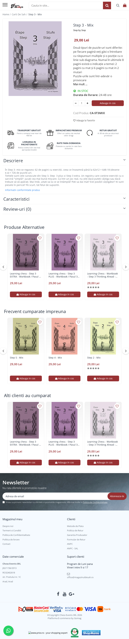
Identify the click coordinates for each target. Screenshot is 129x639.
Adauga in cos (108, 103)
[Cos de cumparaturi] (124, 5)
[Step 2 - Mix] (103, 336)
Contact (6, 543)
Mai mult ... (80, 84)
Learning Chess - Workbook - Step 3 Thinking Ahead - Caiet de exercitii (102, 275)
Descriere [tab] (13, 161)
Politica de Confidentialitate (95, 502)
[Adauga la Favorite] (40, 238)
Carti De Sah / (20, 14)
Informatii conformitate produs (22, 190)
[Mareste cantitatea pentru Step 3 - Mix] (87, 103)
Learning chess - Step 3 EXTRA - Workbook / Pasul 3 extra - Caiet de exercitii (25, 275)
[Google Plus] (71, 594)
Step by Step (79, 30)
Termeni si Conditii (12, 530)
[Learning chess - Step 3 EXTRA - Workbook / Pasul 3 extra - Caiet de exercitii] (26, 252)
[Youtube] (65, 594)
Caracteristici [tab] (16, 199)
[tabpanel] (35, 58)
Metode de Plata (75, 526)
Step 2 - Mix (93, 357)
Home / (7, 14)
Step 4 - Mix (55, 357)
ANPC (70, 543)
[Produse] (5, 5)
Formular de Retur (76, 539)
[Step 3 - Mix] (35, 58)
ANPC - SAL (72, 548)
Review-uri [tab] (17, 209)
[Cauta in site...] (118, 5)
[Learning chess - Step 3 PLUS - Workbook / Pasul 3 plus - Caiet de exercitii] (64, 252)
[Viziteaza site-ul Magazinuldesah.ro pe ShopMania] (91, 632)
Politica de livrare (11, 539)
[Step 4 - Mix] (64, 336)
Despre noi (8, 526)
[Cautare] (107, 5)
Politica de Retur (75, 530)
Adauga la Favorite (85, 120)
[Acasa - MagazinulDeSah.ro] (17, 6)
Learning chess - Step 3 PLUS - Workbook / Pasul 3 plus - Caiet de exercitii (63, 275)
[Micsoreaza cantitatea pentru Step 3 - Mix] (75, 103)
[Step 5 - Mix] (26, 336)
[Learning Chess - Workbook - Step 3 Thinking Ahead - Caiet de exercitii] (103, 252)
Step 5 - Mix (16, 357)
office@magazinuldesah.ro (80, 577)
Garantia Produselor (77, 534)
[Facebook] (58, 594)
